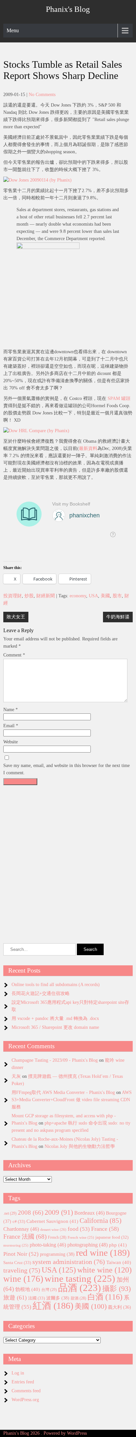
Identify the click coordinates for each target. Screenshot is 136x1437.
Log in (18, 1373)
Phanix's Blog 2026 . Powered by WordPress (45, 1433)
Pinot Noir (21, 1254)
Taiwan (118, 1262)
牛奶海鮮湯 (117, 616)
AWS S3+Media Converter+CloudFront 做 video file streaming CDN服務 (72, 1099)
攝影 (116, 1289)
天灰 (16, 1076)
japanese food (111, 1237)
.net (10, 1213)
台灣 (49, 1289)
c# (19, 1221)
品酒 (79, 1287)
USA (93, 595)
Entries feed (23, 1381)
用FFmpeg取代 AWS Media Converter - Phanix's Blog (63, 1092)
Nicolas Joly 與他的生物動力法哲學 (80, 1146)
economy (78, 595)
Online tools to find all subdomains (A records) (56, 984)
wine (23, 1279)
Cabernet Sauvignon (52, 1221)
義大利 (119, 1307)
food (79, 1229)
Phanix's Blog (68, 9)
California (100, 1221)
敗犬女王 (16, 616)
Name (10, 709)
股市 (117, 595)
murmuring (15, 1245)
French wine (81, 1237)
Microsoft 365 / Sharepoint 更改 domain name (55, 1027)
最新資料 (88, 448)
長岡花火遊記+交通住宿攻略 (41, 993)
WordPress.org (25, 1399)
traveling (21, 1270)
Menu (13, 30)
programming (57, 1254)
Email (10, 725)
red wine (103, 1253)
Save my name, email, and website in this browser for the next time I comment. (66, 769)
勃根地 (27, 1289)
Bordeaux (89, 1213)
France (105, 1229)
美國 (105, 595)
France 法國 (25, 1236)
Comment (14, 655)
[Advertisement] (68, 856)
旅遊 (15, 1297)
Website (10, 741)
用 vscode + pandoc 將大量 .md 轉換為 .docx (55, 1018)
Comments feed (26, 1390)
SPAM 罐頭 (119, 398)
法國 (36, 1298)
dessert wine (53, 1229)
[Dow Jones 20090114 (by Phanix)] (37, 180)
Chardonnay (21, 1229)
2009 (59, 1212)
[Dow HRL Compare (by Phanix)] (36, 430)
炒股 (29, 595)
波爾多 (57, 1298)
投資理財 (12, 595)
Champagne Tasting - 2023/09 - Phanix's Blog (55, 1060)
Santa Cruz (17, 1262)
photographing (87, 1245)
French (57, 1237)
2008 (30, 1212)
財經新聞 (45, 595)
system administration (68, 1261)
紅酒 (53, 1306)
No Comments (42, 94)
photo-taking (48, 1245)
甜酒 (78, 1298)
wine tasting (80, 1278)
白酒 (104, 1297)
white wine (104, 1270)
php (118, 1245)
